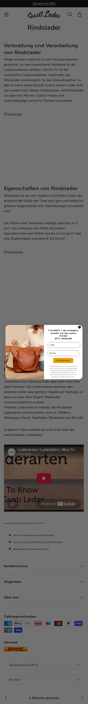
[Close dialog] (79, 327)
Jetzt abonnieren (63, 360)
